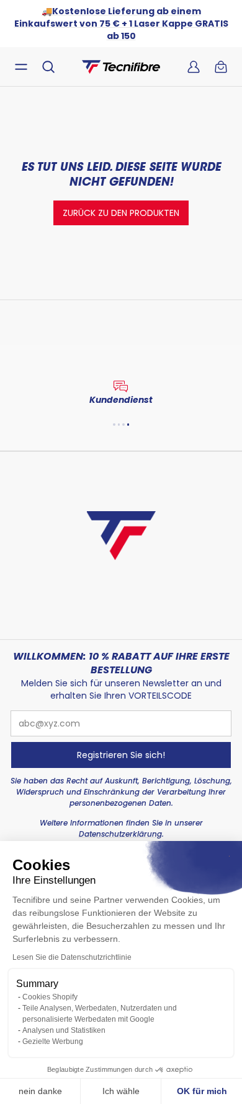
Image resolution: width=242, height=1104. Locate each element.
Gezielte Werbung (52, 1041)
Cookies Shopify (50, 997)
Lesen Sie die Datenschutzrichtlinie (72, 957)
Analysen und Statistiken (63, 1030)
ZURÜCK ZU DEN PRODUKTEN (121, 213)
